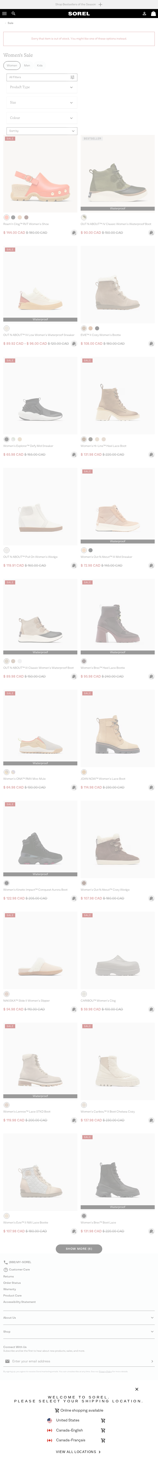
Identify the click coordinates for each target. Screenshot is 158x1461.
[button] (4, 13)
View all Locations (76, 1452)
